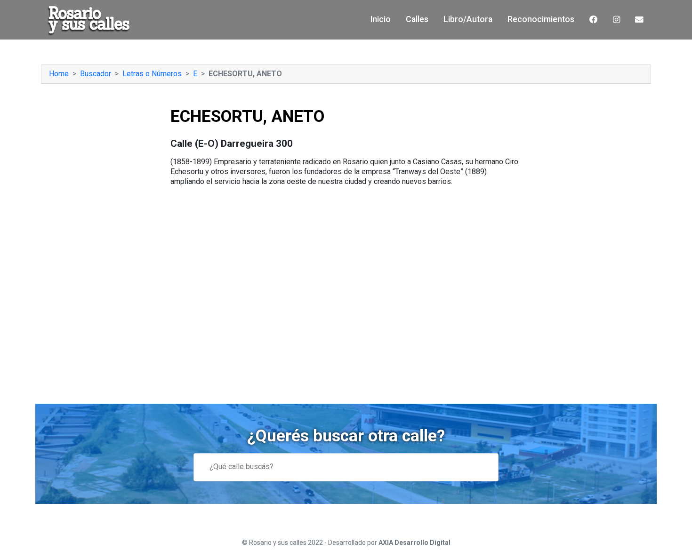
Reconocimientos (540, 19)
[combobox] (346, 467)
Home (59, 73)
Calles (417, 19)
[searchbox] (356, 467)
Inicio (380, 19)
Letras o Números (152, 73)
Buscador (95, 73)
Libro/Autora (467, 19)
